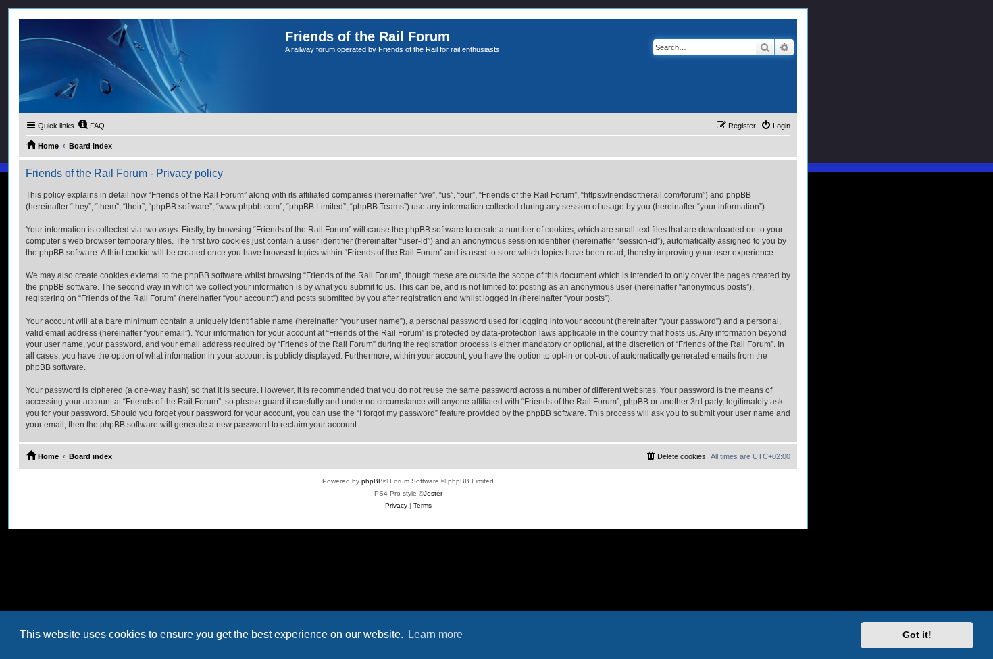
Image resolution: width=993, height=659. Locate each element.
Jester (433, 493)
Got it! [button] (917, 634)
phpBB (372, 481)
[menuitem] (91, 125)
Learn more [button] (435, 634)
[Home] (152, 66)
